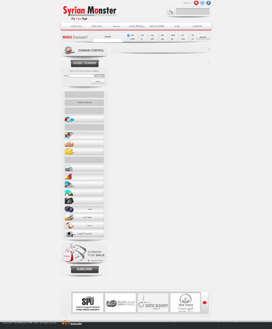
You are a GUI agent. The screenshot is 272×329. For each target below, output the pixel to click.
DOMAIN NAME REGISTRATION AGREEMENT (196, 322)
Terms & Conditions (228, 322)
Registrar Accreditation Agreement (254, 322)
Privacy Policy (167, 322)
